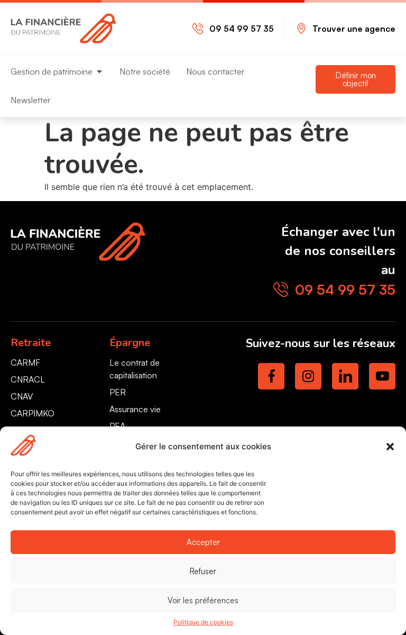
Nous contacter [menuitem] (215, 71)
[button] (390, 446)
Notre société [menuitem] (144, 71)
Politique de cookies (203, 622)
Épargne (129, 342)
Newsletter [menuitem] (30, 100)
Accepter (203, 542)
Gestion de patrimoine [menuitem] (52, 71)
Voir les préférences (203, 600)
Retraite (31, 342)
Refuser (203, 571)
